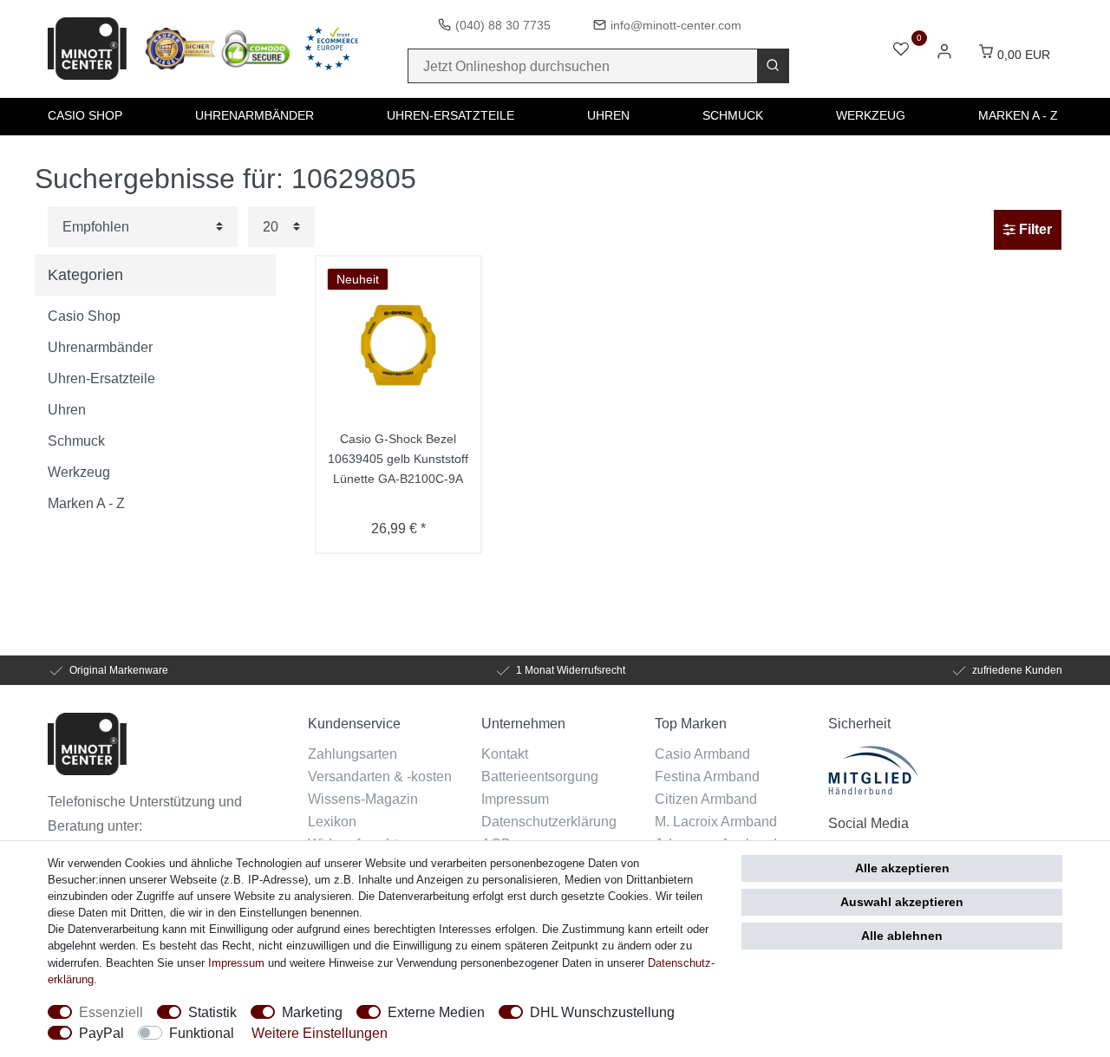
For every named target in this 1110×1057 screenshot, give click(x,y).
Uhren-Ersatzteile (450, 115)
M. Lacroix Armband (716, 821)
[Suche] (772, 65)
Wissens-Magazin (363, 798)
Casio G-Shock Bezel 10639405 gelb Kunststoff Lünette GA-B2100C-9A (398, 459)
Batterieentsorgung (539, 776)
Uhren (608, 115)
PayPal (101, 1033)
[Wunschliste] (901, 51)
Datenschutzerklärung (549, 821)
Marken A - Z (1018, 115)
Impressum (515, 798)
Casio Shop (85, 115)
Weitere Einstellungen (319, 1033)
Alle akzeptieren (902, 868)
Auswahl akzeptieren (901, 902)
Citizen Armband (706, 798)
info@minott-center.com (675, 25)
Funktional (201, 1033)
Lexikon (332, 821)
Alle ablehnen (902, 936)
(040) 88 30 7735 (503, 25)
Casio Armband (702, 753)
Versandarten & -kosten (380, 776)
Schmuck (732, 115)
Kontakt (504, 753)
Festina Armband (707, 776)
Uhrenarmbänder (254, 115)
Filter (1033, 229)
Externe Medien (436, 1012)
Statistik (212, 1012)
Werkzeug (870, 115)
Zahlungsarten (352, 753)
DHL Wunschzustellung (602, 1012)
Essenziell (111, 1012)
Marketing (312, 1012)
